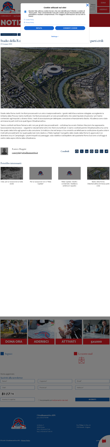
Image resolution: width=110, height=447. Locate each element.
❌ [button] (87, 5)
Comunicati (6, 16)
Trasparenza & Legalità (9, 34)
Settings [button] (55, 36)
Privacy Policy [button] (30, 22)
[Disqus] (55, 226)
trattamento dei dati (60, 400)
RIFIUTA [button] (39, 28)
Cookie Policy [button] (30, 19)
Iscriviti (92, 399)
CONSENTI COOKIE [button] (70, 28)
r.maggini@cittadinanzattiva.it (25, 152)
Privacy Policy (25, 440)
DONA (103, 3)
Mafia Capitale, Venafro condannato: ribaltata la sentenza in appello (69, 184)
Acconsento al (54, 400)
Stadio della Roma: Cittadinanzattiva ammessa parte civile (98, 184)
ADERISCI (103, 9)
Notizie (17, 16)
